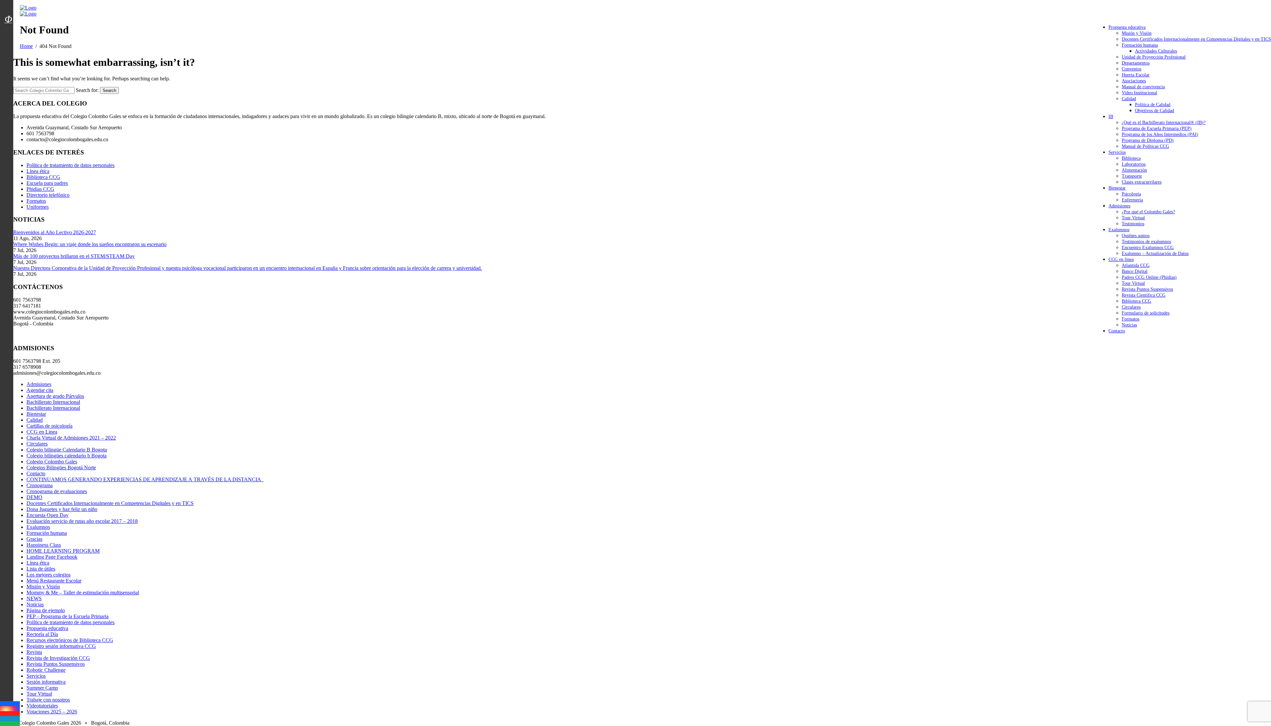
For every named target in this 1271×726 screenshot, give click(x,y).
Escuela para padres (47, 183)
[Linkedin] (10, 718)
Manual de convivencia (1143, 86)
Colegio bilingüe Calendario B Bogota (66, 449)
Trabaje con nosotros (48, 700)
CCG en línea (1121, 259)
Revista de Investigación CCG (58, 658)
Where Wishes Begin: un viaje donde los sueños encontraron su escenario (89, 244)
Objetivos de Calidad (1154, 110)
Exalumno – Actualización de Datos (1155, 253)
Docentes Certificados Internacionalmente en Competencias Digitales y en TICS (1196, 39)
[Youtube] (10, 713)
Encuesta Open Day (47, 515)
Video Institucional (1139, 92)
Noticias (1129, 324)
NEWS (34, 598)
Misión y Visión (1137, 33)
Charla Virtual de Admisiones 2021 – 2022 (71, 438)
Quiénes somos (1136, 235)
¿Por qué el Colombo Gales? (1148, 211)
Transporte (1132, 176)
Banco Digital (1135, 271)
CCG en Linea (41, 432)
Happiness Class (43, 545)
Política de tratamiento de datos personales (70, 165)
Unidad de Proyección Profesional (1154, 57)
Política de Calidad (1152, 104)
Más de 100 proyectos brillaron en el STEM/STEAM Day (74, 256)
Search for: (87, 90)
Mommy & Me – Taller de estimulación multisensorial (82, 592)
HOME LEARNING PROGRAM (63, 551)
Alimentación (1134, 170)
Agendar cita (39, 390)
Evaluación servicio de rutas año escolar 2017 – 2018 (82, 521)
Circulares (1131, 307)
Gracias (34, 539)
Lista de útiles (40, 569)
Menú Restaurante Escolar (53, 580)
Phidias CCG (40, 189)
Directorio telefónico (48, 195)
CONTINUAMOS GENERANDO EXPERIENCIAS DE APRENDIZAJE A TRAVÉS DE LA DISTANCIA (145, 479)
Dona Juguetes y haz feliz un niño (61, 509)
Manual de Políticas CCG (1145, 146)
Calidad (1129, 98)
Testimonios (1133, 223)
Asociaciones (1134, 80)
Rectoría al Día (42, 634)
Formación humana (1140, 45)
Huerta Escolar (1136, 74)
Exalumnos (1118, 229)
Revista (34, 652)
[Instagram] (10, 708)
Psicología (1131, 194)
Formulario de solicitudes (1145, 313)
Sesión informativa (46, 682)
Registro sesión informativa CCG (61, 646)
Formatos (1130, 319)
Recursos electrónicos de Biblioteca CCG (69, 640)
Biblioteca (1131, 158)
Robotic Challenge (46, 670)
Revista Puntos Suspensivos (1147, 289)
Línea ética (37, 171)
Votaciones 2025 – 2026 (51, 711)
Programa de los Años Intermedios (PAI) (1160, 134)
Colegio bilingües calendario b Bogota (66, 455)
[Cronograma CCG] (8, 4)
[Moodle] (8, 11)
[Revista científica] (8, 34)
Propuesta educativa (1127, 27)
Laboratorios (1134, 164)
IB (1110, 116)
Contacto (1116, 330)
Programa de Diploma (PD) (1148, 140)
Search (109, 90)
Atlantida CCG (1136, 265)
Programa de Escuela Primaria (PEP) (1157, 128)
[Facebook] (10, 703)
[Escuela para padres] (8, 30)
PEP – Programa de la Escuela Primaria (67, 616)
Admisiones (1119, 205)
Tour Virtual (1133, 217)
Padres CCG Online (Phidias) (1149, 277)
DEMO (34, 497)
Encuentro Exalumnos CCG (1148, 247)
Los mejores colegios (48, 574)
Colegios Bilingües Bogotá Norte (61, 467)
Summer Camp (42, 688)
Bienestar (1117, 188)
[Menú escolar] (8, 27)
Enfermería (1132, 199)
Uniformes (37, 207)
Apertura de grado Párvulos (55, 396)
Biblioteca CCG (1136, 301)
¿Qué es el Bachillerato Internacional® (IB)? (1163, 122)
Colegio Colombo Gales (51, 461)
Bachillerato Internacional (53, 402)
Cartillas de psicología (49, 426)
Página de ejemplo (45, 610)
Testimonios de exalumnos (1146, 241)
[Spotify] (10, 723)
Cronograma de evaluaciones (56, 491)
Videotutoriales (42, 705)
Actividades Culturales (1156, 51)
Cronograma (39, 485)
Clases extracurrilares (1141, 182)
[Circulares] (8, 7)
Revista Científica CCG (1143, 295)
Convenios (1131, 68)
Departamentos (1136, 63)
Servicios (1117, 152)
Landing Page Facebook (51, 557)
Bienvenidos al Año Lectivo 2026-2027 (54, 232)
